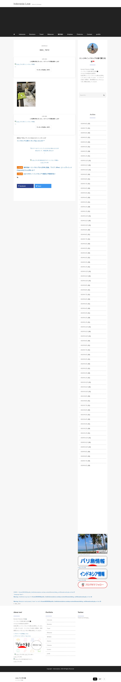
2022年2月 (84, 373)
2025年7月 (84, 183)
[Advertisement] (60, 19)
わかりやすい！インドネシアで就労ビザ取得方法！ (40, 174)
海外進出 (60, 34)
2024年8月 (84, 234)
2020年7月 (84, 461)
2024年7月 (84, 239)
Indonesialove (56, 668)
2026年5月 (84, 137)
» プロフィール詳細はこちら (21, 633)
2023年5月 (84, 304)
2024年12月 (84, 216)
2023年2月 (84, 317)
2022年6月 (84, 354)
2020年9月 (84, 451)
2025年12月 (84, 160)
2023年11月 (84, 276)
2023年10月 (84, 280)
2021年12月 (84, 382)
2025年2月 (84, 207)
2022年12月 (84, 327)
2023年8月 (84, 290)
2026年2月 (84, 151)
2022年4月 (84, 364)
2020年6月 (84, 465)
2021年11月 (84, 387)
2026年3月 (84, 147)
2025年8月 (84, 179)
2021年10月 (84, 391)
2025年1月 (84, 211)
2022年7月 (84, 350)
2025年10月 (84, 170)
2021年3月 (84, 424)
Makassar (51, 34)
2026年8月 (84, 123)
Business (32, 34)
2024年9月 (84, 230)
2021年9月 (84, 396)
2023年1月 (84, 322)
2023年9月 (84, 285)
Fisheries (80, 34)
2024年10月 (84, 225)
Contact (89, 34)
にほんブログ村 (44, 162)
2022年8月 (84, 345)
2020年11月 (84, 442)
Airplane (70, 34)
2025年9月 (84, 174)
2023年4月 (84, 308)
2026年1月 (84, 156)
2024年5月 (84, 248)
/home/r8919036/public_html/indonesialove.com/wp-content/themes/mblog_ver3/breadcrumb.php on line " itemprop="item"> (57, 597)
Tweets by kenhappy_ (83, 617)
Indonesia (22, 34)
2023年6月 (84, 299)
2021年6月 (84, 410)
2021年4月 (84, 419)
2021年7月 (84, 405)
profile (98, 34)
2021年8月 (84, 401)
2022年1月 (84, 377)
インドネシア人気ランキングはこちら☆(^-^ (31, 141)
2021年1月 (84, 433)
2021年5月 (84, 414)
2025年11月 (84, 165)
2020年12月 (84, 438)
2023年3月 (84, 313)
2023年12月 (84, 271)
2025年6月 (84, 188)
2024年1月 (84, 267)
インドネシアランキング (84, 554)
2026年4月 (84, 142)
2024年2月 (84, 262)
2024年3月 (84, 257)
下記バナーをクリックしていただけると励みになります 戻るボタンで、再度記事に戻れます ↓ (44, 151)
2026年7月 (84, 128)
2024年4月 (84, 253)
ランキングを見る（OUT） (44, 69)
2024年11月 (84, 220)
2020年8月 (84, 456)
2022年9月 (84, 341)
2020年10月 (84, 447)
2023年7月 (84, 294)
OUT (100, 679)
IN (95, 679)
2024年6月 (84, 244)
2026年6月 (84, 133)
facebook (22, 186)
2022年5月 (84, 359)
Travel (41, 34)
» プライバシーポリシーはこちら (22, 636)
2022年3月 (84, 368)
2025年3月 (84, 202)
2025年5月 (84, 193)
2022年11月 (84, 331)
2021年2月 (84, 428)
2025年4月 (84, 197)
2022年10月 (84, 336)
